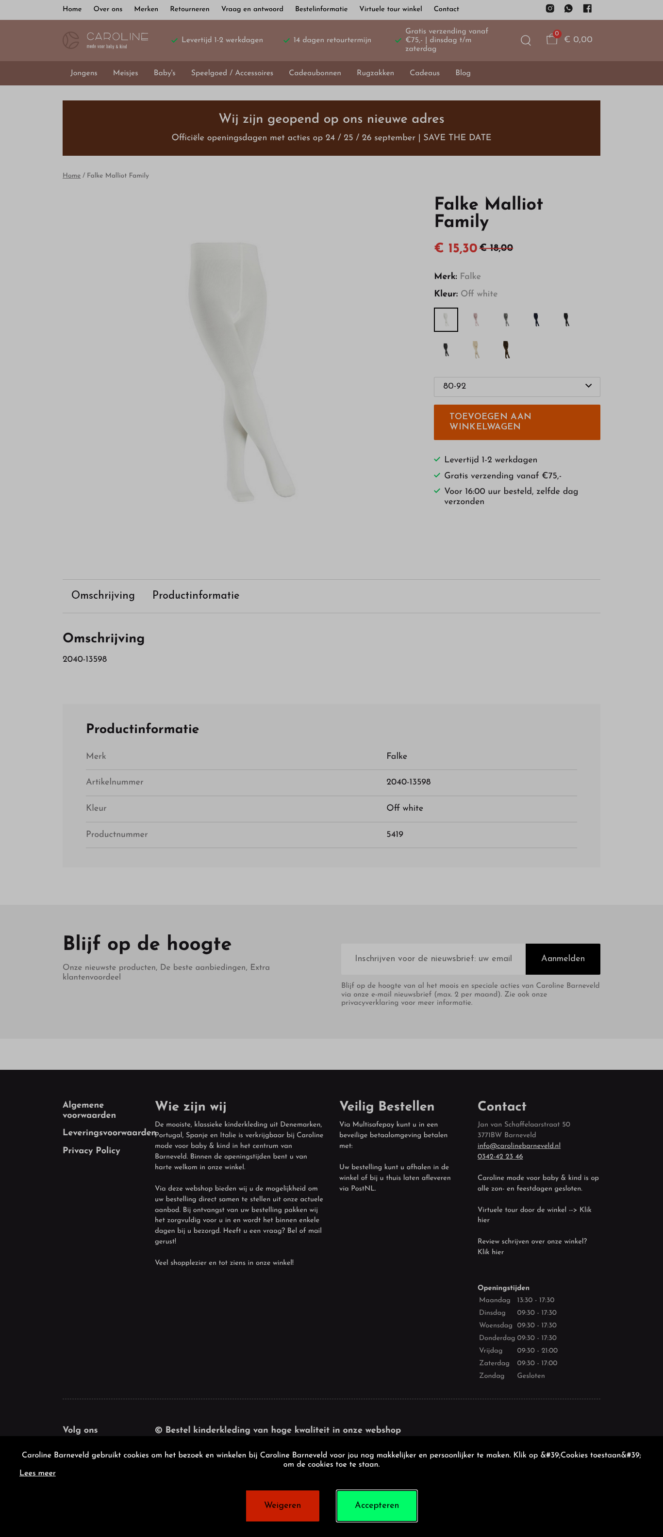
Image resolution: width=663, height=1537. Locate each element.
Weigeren (282, 1506)
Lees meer (37, 1474)
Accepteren (377, 1506)
